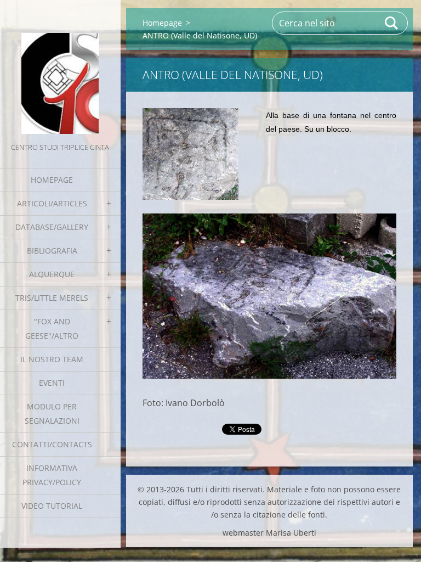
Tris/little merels (51, 298)
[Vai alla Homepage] (60, 70)
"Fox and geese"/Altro (51, 328)
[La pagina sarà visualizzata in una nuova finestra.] (190, 154)
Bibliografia (52, 250)
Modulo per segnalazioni (52, 413)
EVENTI (52, 383)
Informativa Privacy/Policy (51, 475)
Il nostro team (51, 359)
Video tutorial (51, 506)
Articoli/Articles (52, 203)
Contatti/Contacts (52, 444)
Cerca (392, 23)
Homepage (52, 180)
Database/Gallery (51, 227)
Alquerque (52, 274)
